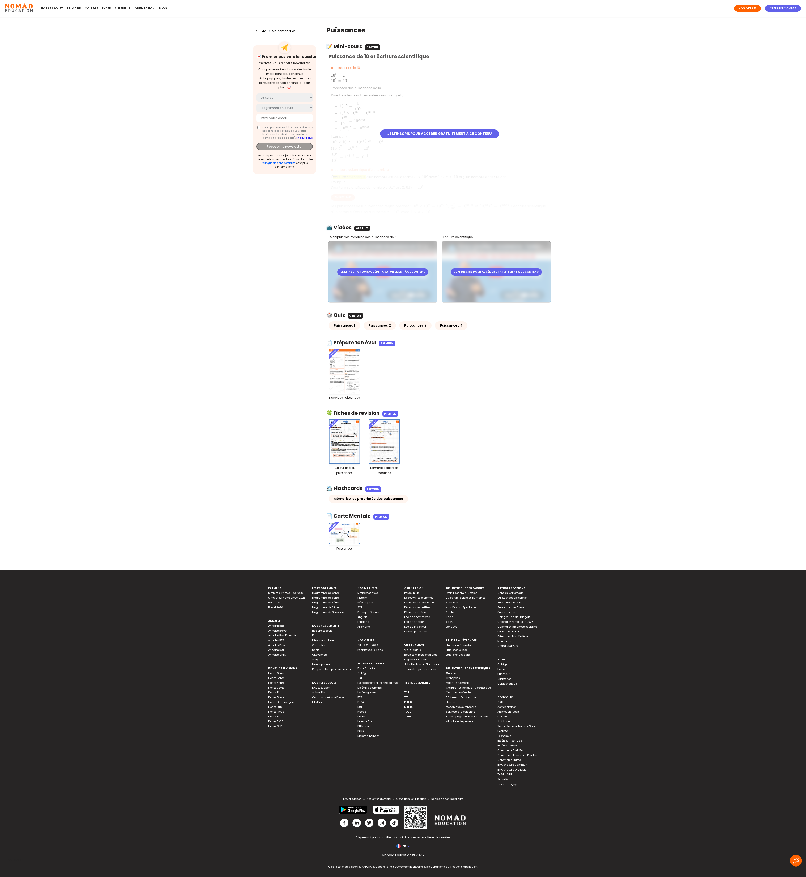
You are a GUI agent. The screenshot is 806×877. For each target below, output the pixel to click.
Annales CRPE (277, 654)
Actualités (318, 692)
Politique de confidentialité (278, 163)
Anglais (362, 617)
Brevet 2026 (275, 607)
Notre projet (52, 8)
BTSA (360, 702)
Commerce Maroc (509, 760)
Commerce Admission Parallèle (517, 755)
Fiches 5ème (276, 678)
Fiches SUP (275, 726)
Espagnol (363, 622)
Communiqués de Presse (328, 697)
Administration (507, 707)
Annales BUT (276, 650)
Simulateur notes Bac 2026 (285, 593)
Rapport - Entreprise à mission (331, 669)
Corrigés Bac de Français (513, 617)
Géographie (365, 602)
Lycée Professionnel (369, 687)
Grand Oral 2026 (508, 646)
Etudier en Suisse (456, 650)
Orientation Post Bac (510, 631)
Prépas (361, 712)
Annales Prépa (277, 645)
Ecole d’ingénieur (415, 626)
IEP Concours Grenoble (511, 769)
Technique (504, 736)
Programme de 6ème (325, 593)
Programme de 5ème (325, 597)
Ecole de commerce (417, 617)
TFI (406, 687)
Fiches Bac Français (281, 702)
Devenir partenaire (415, 631)
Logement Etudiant (416, 659)
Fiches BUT (275, 716)
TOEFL (407, 716)
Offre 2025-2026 (367, 645)
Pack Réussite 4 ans (370, 650)
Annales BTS (276, 640)
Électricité (452, 702)
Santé (450, 612)
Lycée (106, 8)
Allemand (363, 626)
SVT (359, 607)
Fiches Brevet (276, 697)
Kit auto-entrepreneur (459, 721)
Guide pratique (507, 683)
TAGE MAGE (504, 774)
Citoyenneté (319, 654)
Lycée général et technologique (377, 683)
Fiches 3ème (276, 687)
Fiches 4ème (276, 683)
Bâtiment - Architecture (461, 697)
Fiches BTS (275, 707)
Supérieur (122, 8)
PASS (360, 731)
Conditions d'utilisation (411, 799)
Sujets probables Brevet (512, 597)
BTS (359, 697)
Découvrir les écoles (416, 612)
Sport (315, 650)
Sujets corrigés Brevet (511, 607)
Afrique (316, 659)
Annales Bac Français (282, 635)
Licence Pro (364, 721)
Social (450, 617)
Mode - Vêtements (458, 683)
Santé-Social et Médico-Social (517, 726)
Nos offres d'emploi (379, 799)
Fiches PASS (275, 721)
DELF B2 (408, 707)
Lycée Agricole (366, 692)
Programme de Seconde (328, 612)
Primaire (74, 8)
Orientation (145, 8)
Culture (502, 716)
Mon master (505, 641)
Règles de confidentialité (447, 799)
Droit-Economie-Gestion (461, 593)
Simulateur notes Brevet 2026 (286, 597)
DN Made (363, 726)
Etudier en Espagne (458, 654)
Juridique (503, 721)
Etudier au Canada (458, 645)
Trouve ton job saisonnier (420, 669)
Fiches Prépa (276, 712)
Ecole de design (414, 622)
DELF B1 (408, 702)
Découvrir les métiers (417, 607)
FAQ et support (321, 687)
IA (313, 635)
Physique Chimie (368, 612)
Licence (362, 716)
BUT (359, 707)
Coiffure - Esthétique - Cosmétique (468, 687)
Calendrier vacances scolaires (517, 626)
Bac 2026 (274, 602)
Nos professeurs (322, 630)
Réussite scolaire (323, 640)
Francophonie (321, 664)
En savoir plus (304, 137)
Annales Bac (276, 626)
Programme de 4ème (325, 602)
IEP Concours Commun (512, 765)
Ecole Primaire (366, 668)
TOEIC (408, 712)
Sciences (452, 602)
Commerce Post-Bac (511, 750)
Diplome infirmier (368, 736)
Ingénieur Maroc (507, 745)
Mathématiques (284, 31)
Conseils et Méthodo (510, 593)
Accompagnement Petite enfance (467, 716)
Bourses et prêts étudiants (420, 654)
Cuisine (451, 673)
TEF (406, 697)
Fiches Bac (275, 692)
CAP (359, 678)
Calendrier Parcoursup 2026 (515, 622)
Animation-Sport (508, 712)
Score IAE (503, 779)
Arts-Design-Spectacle (461, 607)
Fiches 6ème (276, 673)
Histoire (362, 597)
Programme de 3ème (325, 607)
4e (264, 31)
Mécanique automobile (461, 707)
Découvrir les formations (419, 602)
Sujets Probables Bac (510, 602)
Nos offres (747, 8)
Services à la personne (460, 712)
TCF (406, 692)
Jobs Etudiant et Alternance (421, 664)
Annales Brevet (277, 630)
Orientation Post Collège (512, 636)
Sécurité (502, 731)
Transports (453, 678)
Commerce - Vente (458, 692)
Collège (91, 8)
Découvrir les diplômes (418, 597)
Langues (451, 626)
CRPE (500, 702)
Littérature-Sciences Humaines (465, 597)
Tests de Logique (508, 784)
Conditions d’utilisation (445, 866)
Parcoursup (411, 593)
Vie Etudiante (412, 650)
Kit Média (318, 702)
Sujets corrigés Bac (509, 612)
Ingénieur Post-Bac (509, 740)
